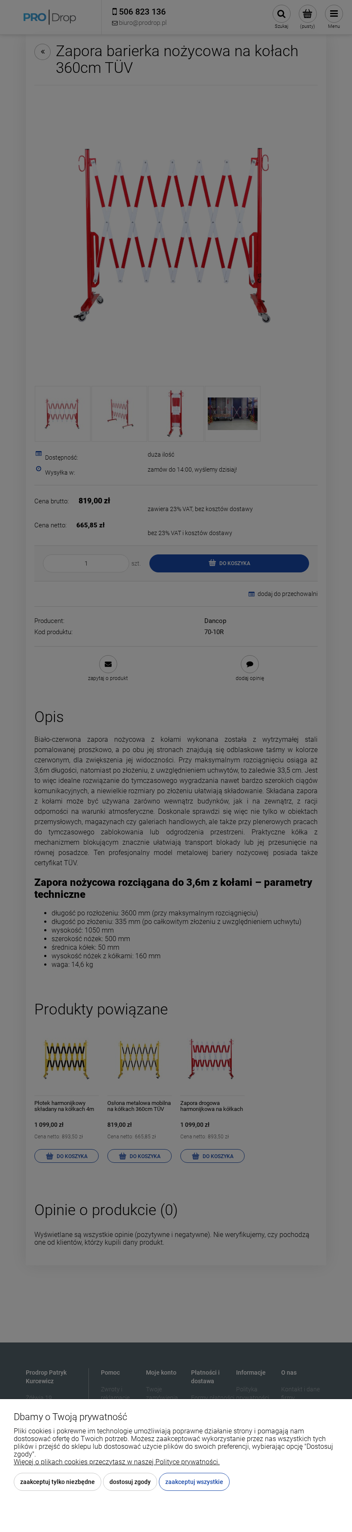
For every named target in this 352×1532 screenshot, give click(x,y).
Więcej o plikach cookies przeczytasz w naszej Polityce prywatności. (117, 1462)
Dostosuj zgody (130, 1481)
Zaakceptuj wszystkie (194, 1481)
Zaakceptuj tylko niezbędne (57, 1481)
